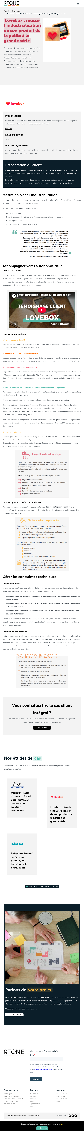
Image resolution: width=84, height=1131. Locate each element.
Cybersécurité (35, 1103)
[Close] (82, 1123)
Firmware (33, 1099)
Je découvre (42, 1128)
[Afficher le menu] (78, 3)
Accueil (6, 11)
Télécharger (43, 728)
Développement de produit (13, 1099)
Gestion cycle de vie (11, 1101)
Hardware (33, 1096)
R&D (31, 1106)
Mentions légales (33, 1115)
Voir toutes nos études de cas (43, 886)
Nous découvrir (61, 1094)
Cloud (32, 1101)
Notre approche (9, 1094)
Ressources (16, 11)
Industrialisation (9, 1103)
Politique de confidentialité (16, 1115)
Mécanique (34, 1094)
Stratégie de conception (12, 1096)
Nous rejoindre (61, 1099)
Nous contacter (61, 1096)
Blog (58, 1101)
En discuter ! (15, 1015)
